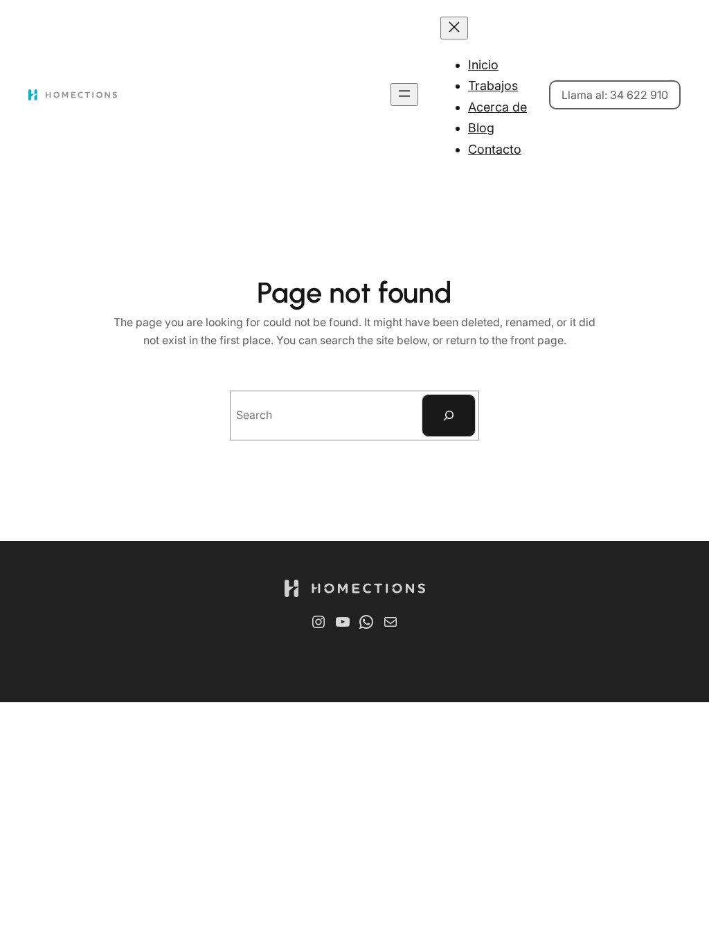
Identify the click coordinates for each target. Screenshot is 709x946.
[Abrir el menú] (404, 94)
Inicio (483, 64)
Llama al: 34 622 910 (615, 95)
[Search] (449, 415)
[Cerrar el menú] (454, 28)
